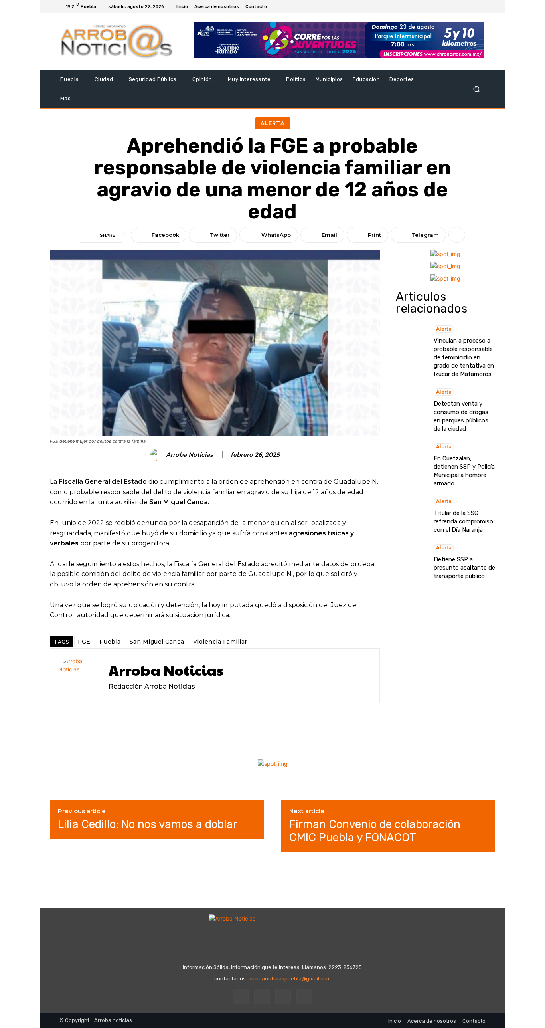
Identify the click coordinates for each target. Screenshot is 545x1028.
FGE (84, 641)
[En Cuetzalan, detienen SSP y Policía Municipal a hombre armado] (411, 461)
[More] (456, 235)
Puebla (110, 641)
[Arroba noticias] (116, 41)
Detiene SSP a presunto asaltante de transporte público (464, 568)
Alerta (273, 123)
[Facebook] (452, 6)
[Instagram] (461, 6)
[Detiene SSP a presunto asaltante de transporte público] (411, 562)
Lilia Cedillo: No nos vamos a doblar (147, 824)
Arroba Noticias (189, 454)
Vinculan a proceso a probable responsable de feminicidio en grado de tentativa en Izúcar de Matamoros (464, 357)
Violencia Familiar (220, 641)
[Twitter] (471, 6)
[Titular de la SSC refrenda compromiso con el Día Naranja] (411, 516)
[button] (476, 89)
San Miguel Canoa (157, 641)
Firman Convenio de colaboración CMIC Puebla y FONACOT (374, 831)
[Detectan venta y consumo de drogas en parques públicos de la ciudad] (411, 406)
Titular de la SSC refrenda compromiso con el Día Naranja (463, 521)
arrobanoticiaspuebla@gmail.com (289, 979)
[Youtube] (481, 6)
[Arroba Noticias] (157, 455)
